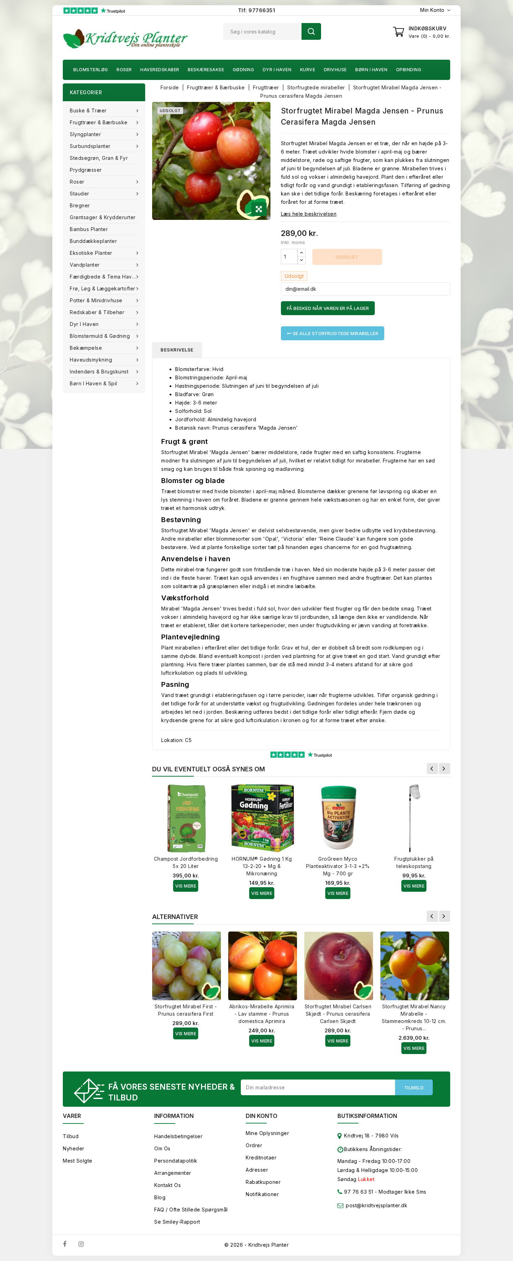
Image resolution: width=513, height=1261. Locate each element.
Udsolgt (347, 257)
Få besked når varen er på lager (328, 308)
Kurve (307, 69)
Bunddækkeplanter (93, 241)
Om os (162, 1148)
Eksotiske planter (91, 253)
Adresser (257, 1170)
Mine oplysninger (267, 1133)
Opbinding (409, 69)
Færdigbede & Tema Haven (104, 277)
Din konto (261, 1115)
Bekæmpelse (86, 348)
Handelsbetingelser (178, 1136)
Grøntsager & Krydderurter (103, 217)
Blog (159, 1197)
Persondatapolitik (176, 1161)
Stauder (79, 193)
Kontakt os (167, 1185)
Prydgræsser (86, 170)
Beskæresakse (206, 69)
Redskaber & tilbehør (97, 312)
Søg (311, 31)
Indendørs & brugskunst (99, 371)
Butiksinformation (367, 1115)
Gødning (243, 69)
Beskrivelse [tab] (177, 350)
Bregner (80, 205)
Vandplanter (85, 265)
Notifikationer (262, 1194)
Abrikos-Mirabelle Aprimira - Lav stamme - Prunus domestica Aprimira (262, 1013)
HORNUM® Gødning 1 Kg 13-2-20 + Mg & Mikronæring (262, 866)
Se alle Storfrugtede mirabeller (334, 333)
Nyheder (73, 1148)
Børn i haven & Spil (93, 383)
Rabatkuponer (263, 1182)
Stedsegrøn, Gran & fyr (99, 158)
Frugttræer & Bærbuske (99, 122)
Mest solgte (77, 1161)
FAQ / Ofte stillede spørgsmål (191, 1209)
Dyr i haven (277, 69)
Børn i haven (371, 69)
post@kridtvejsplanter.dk (376, 1205)
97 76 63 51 (358, 1192)
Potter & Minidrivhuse (96, 300)
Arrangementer (172, 1173)
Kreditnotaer (261, 1157)
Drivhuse (335, 69)
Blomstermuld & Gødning (100, 336)
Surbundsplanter (90, 146)
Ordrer (254, 1145)
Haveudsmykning (91, 360)
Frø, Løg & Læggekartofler (102, 288)
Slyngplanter (85, 134)
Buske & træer (88, 110)
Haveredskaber (159, 69)
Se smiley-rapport (177, 1222)
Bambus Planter (89, 229)
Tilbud (71, 1136)
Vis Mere (185, 886)
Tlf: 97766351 (256, 10)
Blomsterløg (90, 69)
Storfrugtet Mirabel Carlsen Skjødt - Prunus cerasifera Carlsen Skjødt (338, 1013)
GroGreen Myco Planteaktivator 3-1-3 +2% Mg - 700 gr (338, 866)
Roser (124, 69)
